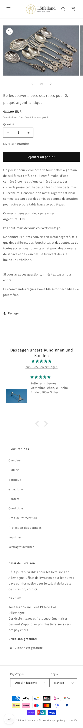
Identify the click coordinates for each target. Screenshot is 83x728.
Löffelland (20, 720)
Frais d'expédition (28, 117)
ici (35, 589)
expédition (16, 489)
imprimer (15, 537)
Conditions (16, 508)
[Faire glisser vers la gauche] (32, 83)
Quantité (8, 124)
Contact (14, 499)
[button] (8, 9)
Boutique (15, 480)
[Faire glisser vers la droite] (51, 83)
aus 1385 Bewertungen (42, 367)
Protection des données (25, 528)
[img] (41, 361)
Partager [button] (14, 313)
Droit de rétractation (23, 518)
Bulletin (14, 470)
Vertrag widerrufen (21, 547)
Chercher (15, 460)
